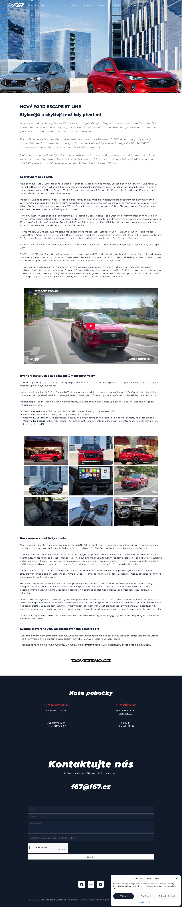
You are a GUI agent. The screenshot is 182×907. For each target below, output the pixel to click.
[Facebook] (81, 884)
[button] (176, 878)
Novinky (138, 5)
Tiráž (149, 902)
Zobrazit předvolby (167, 896)
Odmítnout (146, 896)
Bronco (75, 5)
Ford (64, 5)
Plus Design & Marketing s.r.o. (89, 899)
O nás (53, 5)
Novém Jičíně (75, 645)
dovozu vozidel (130, 645)
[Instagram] (91, 884)
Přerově (89, 645)
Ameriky (88, 5)
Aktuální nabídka (36, 5)
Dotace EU (166, 5)
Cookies (142, 902)
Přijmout (124, 896)
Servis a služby (121, 5)
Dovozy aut (103, 5)
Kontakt (151, 5)
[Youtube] (100, 884)
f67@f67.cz (56, 713)
